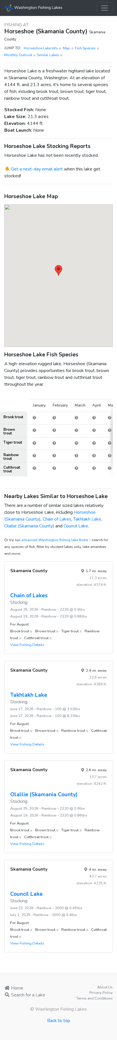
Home (16, 988)
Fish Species (86, 48)
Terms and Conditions (94, 998)
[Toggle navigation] (104, 8)
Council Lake (76, 526)
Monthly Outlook (18, 55)
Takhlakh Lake (87, 519)
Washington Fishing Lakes (37, 7)
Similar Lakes (48, 55)
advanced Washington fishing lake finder (55, 540)
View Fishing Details (27, 644)
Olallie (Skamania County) (29, 526)
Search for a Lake (27, 995)
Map (67, 48)
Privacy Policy (101, 992)
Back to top (58, 1020)
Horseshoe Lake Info (41, 48)
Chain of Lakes (57, 519)
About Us (105, 987)
